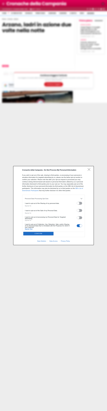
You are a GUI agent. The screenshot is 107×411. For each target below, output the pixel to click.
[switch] (79, 203)
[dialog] (53, 205)
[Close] (90, 170)
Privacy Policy (65, 241)
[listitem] (53, 199)
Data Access (53, 241)
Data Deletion (41, 241)
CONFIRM (38, 233)
